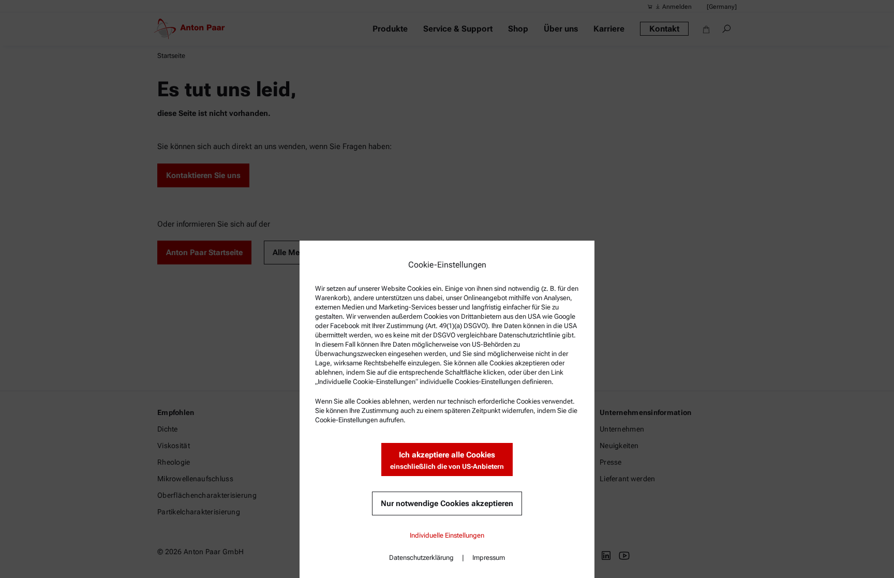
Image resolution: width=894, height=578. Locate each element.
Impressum (488, 557)
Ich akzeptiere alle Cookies (447, 460)
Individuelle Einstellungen (447, 535)
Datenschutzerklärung (421, 557)
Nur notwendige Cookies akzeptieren (447, 503)
